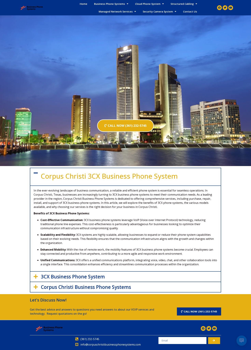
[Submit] (214, 340)
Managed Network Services (116, 11)
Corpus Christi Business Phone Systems (86, 287)
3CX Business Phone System (73, 276)
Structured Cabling (182, 3)
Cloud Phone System (148, 3)
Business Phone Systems (109, 3)
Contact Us (190, 11)
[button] (125, 177)
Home (83, 3)
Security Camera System (158, 11)
